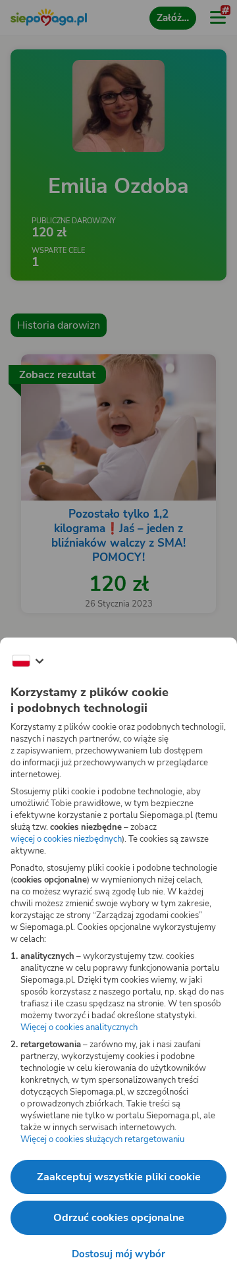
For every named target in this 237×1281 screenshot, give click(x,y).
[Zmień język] (27, 661)
